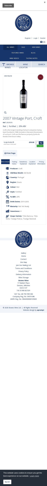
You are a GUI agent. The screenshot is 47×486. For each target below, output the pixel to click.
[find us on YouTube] (7, 12)
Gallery (23, 253)
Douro (19, 182)
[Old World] (23, 112)
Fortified (12, 126)
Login (36, 38)
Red (4, 126)
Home (23, 256)
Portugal (21, 177)
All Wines (10, 47)
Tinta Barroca (27, 216)
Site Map (23, 262)
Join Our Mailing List (23, 265)
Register (28, 38)
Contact (24, 259)
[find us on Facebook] (3, 12)
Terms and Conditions (23, 268)
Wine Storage (23, 277)
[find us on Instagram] (11, 12)
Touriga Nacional (29, 219)
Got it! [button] (7, 482)
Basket (42, 38)
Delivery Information (23, 274)
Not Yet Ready (23, 206)
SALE (23, 47)
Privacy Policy (23, 271)
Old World (27, 173)
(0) (44, 42)
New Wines (36, 47)
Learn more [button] (34, 476)
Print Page (10, 153)
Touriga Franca (16, 219)
